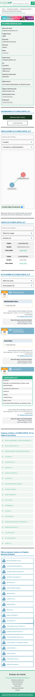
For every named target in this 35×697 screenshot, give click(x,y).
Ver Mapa (5, 53)
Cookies (17, 690)
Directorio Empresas (17, 682)
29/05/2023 (23, 250)
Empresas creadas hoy (17, 680)
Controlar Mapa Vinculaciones (11, 207)
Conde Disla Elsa (7, 102)
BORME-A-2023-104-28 (26, 316)
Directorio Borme (17, 684)
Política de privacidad (17, 688)
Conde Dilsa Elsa (7, 97)
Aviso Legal (17, 686)
